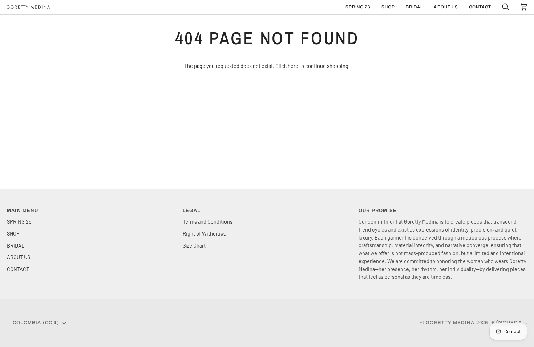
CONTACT (18, 269)
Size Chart (194, 245)
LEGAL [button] (191, 210)
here (293, 65)
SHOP (13, 233)
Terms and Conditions (207, 221)
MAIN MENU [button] (23, 210)
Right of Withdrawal (205, 233)
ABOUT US (18, 257)
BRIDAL (15, 245)
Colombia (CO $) (36, 322)
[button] (388, 7)
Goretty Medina (450, 322)
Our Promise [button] (378, 210)
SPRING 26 (19, 221)
